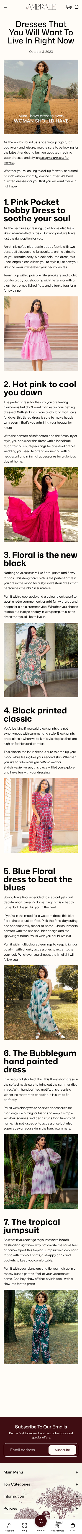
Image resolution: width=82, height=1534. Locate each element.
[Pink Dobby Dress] (41, 333)
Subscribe (62, 1450)
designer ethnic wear (43, 762)
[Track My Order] (69, 7)
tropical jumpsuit (45, 1250)
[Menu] (5, 7)
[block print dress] (41, 815)
